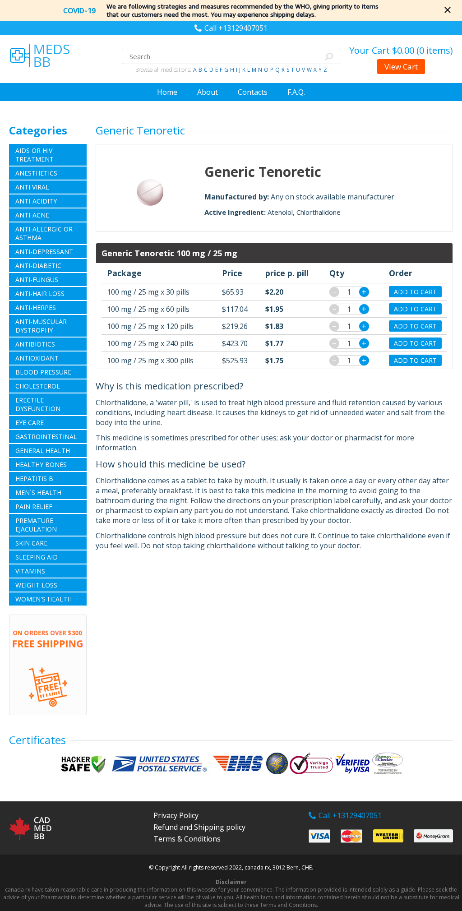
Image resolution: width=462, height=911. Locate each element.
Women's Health (43, 599)
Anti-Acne (32, 215)
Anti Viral (32, 187)
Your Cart (401, 50)
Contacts (253, 92)
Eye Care (29, 422)
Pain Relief (33, 506)
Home (167, 92)
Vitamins (30, 571)
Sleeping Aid (36, 557)
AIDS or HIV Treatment (34, 154)
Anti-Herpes (35, 307)
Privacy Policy (176, 815)
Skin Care (31, 543)
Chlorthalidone (318, 212)
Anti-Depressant (44, 251)
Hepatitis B (34, 478)
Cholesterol (37, 386)
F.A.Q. (296, 92)
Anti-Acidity (36, 201)
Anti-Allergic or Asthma (44, 233)
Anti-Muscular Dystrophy (41, 325)
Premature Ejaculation (36, 524)
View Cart (401, 66)
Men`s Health (38, 492)
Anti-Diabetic (38, 265)
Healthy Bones (41, 464)
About (207, 92)
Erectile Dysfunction (37, 404)
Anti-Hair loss (40, 293)
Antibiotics (35, 344)
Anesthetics (36, 173)
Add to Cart (415, 291)
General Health (42, 450)
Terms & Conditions (187, 839)
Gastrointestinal (46, 436)
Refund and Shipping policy (199, 827)
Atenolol (280, 212)
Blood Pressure (43, 372)
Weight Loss (36, 585)
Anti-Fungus (36, 279)
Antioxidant (37, 358)
